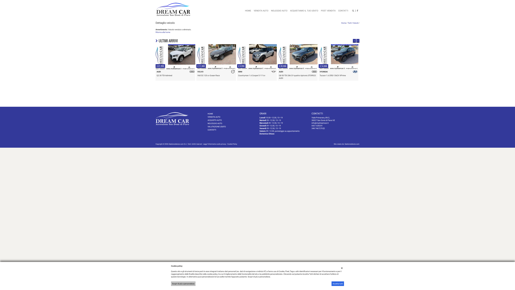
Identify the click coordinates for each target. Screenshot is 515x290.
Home (248, 10)
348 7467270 (317, 128)
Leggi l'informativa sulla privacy (214, 144)
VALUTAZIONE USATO (217, 127)
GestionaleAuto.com (352, 144)
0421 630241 (317, 126)
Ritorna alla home (163, 32)
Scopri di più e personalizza (183, 284)
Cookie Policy (232, 144)
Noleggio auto (279, 10)
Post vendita (328, 10)
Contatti (343, 10)
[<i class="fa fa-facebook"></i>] (357, 11)
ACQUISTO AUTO (215, 120)
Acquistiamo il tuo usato (304, 10)
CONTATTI (212, 130)
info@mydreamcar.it (320, 123)
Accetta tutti (338, 284)
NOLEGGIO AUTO (215, 123)
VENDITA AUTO (214, 117)
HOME (210, 114)
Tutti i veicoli (353, 23)
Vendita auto (261, 10)
